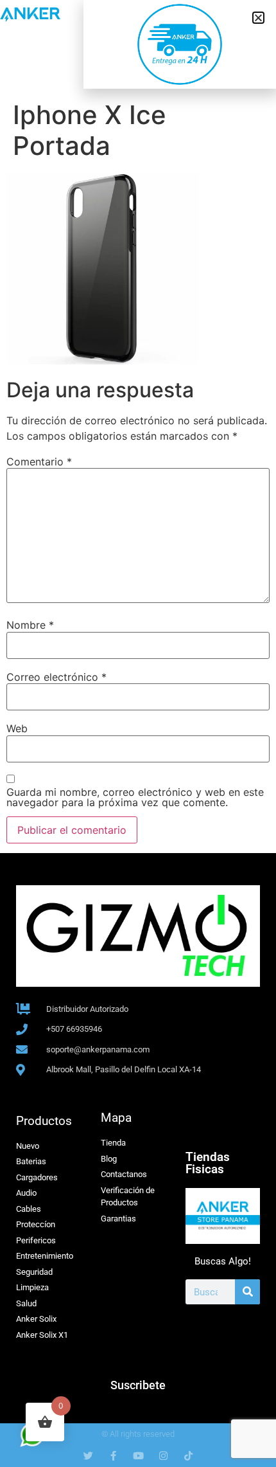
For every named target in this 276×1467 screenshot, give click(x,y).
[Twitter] (88, 1456)
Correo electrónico (56, 677)
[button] (258, 17)
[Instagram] (163, 1456)
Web (17, 728)
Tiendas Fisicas (207, 1162)
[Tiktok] (188, 1456)
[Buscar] (247, 1291)
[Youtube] (138, 1456)
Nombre (30, 625)
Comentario (39, 461)
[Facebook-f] (113, 1456)
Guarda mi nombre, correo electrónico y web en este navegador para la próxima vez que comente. (135, 797)
